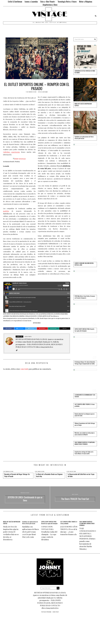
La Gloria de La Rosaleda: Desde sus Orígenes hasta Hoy (49, 475)
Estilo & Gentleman (15, 1)
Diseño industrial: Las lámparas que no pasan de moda (84, 415)
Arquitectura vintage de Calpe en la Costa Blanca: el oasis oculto (84, 453)
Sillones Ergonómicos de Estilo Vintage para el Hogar (85, 424)
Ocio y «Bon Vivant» (47, 1)
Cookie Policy (56, 612)
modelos (6, 211)
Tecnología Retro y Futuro (67, 1)
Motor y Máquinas (85, 1)
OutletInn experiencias (11, 152)
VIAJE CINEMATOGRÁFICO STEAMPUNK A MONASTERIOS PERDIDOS (85, 443)
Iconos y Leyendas (31, 1)
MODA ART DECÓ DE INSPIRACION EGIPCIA (83, 105)
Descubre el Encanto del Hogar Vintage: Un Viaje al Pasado (17, 475)
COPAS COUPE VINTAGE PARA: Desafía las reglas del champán (84, 330)
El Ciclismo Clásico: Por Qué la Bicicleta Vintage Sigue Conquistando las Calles (85, 363)
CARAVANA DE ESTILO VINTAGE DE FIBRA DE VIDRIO (85, 72)
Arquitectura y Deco (50, 4)
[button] (95, 39)
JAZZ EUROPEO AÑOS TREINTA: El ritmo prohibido (85, 405)
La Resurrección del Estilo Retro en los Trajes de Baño (81, 475)
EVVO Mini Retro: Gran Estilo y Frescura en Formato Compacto (85, 297)
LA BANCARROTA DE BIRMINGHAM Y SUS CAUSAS (85, 396)
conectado (24, 369)
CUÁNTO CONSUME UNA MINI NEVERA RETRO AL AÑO (84, 264)
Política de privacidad (46, 612)
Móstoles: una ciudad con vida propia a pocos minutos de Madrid (85, 434)
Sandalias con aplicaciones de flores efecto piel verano (84, 137)
